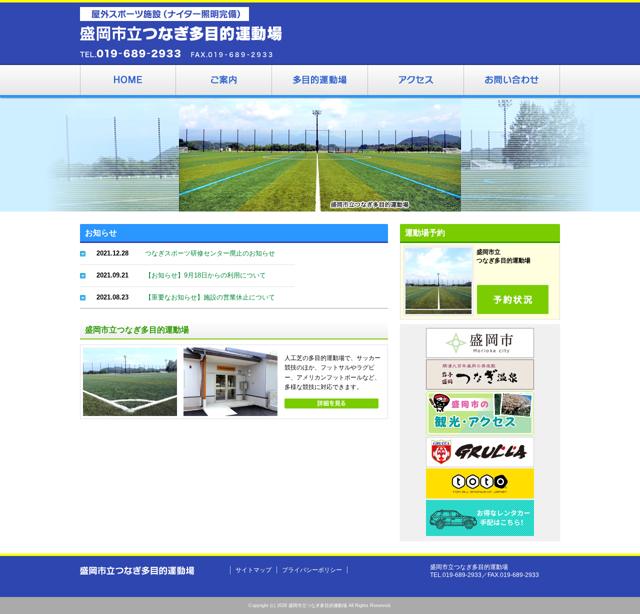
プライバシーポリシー (312, 570)
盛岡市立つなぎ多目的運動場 (320, 81)
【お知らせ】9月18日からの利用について (205, 275)
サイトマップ (254, 570)
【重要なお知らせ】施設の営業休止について (210, 297)
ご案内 (224, 81)
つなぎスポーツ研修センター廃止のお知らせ (210, 253)
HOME (128, 81)
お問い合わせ (512, 81)
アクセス (416, 81)
